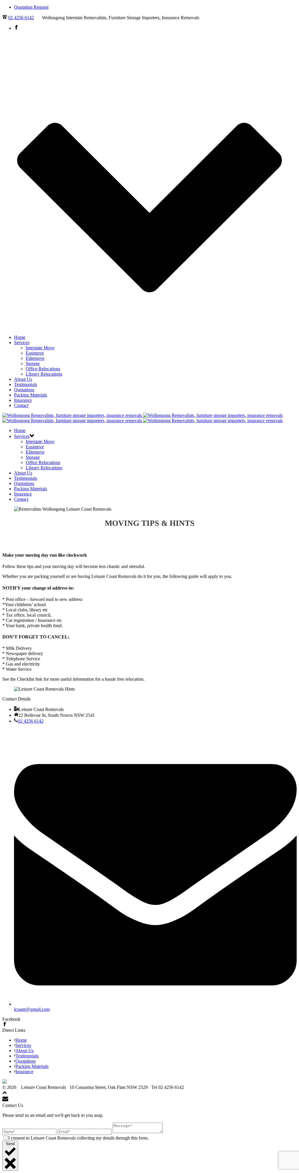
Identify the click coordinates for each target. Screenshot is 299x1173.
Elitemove (35, 358)
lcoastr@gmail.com (32, 1009)
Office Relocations (43, 368)
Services (21, 342)
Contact (21, 405)
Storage (33, 363)
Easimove (35, 353)
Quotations (24, 389)
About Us (23, 379)
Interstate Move (40, 347)
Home (19, 337)
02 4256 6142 (21, 17)
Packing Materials (30, 394)
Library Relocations (44, 373)
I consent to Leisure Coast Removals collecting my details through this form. (78, 1137)
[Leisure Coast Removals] (142, 418)
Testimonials (25, 384)
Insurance (23, 400)
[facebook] (4, 1024)
